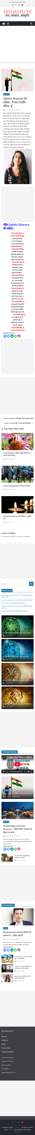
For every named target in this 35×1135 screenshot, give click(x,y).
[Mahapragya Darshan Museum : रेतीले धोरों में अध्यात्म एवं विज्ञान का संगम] (17, 810)
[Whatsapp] (15, 336)
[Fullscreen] (31, 771)
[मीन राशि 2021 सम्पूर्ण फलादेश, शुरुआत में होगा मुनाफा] (17, 626)
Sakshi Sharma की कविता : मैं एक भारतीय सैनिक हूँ (17, 793)
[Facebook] (5, 336)
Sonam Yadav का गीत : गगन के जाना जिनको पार (17, 423)
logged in (13, 536)
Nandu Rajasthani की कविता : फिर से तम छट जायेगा (18, 418)
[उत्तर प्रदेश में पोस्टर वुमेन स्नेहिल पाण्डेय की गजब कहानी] (7, 857)
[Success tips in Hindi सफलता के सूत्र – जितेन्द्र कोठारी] (7, 958)
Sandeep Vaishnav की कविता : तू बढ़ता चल (17, 517)
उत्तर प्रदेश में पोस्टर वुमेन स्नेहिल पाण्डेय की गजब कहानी (22, 856)
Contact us (4, 1040)
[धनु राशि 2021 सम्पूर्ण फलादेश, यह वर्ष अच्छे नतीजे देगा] (17, 697)
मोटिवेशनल (5, 928)
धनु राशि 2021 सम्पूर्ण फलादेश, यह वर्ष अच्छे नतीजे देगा (17, 704)
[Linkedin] (12, 336)
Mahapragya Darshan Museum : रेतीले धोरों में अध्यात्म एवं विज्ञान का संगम (17, 829)
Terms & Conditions (7, 1051)
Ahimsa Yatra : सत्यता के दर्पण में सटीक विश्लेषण (13, 603)
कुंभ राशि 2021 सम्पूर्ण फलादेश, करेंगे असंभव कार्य (15, 657)
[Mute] (28, 771)
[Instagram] (19, 336)
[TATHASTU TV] (3, 23)
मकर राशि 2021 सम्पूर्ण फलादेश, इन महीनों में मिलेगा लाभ (17, 680)
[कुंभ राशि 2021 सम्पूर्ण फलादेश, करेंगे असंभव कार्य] (17, 650)
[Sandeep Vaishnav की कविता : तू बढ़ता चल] (17, 497)
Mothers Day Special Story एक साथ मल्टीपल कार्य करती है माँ (16, 600)
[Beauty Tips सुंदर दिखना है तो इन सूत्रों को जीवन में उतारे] (7, 978)
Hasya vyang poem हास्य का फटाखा (16, 486)
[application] (17, 764)
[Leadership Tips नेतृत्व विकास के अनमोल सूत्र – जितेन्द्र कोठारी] (7, 968)
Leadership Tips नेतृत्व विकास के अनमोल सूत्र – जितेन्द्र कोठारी (23, 967)
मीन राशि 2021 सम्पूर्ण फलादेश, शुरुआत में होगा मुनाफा (17, 633)
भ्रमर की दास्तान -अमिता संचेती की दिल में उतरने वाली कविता (16, 454)
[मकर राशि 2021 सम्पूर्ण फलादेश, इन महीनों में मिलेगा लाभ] (17, 674)
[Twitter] (8, 336)
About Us (4, 1036)
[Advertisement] (17, 44)
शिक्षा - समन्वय (6, 821)
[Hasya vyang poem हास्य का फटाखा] (17, 467)
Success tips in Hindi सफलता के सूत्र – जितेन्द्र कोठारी (23, 957)
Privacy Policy (5, 1048)
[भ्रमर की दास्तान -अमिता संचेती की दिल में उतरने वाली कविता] (17, 434)
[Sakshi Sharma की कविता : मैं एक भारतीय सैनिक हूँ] (17, 777)
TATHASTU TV (17, 110)
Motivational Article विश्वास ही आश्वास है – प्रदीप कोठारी (17, 933)
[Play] (4, 771)
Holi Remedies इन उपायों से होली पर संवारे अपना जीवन (14, 611)
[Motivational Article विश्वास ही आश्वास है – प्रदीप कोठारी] (17, 916)
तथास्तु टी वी (19, 142)
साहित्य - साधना (6, 94)
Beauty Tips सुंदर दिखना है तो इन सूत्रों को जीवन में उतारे (23, 977)
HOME (3, 1044)
